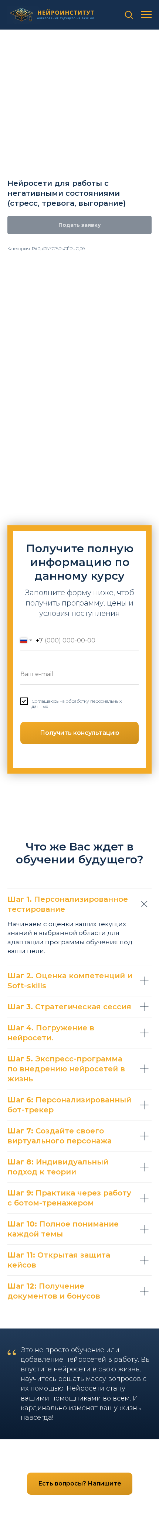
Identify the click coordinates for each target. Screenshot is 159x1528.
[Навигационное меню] (146, 14)
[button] (128, 14)
